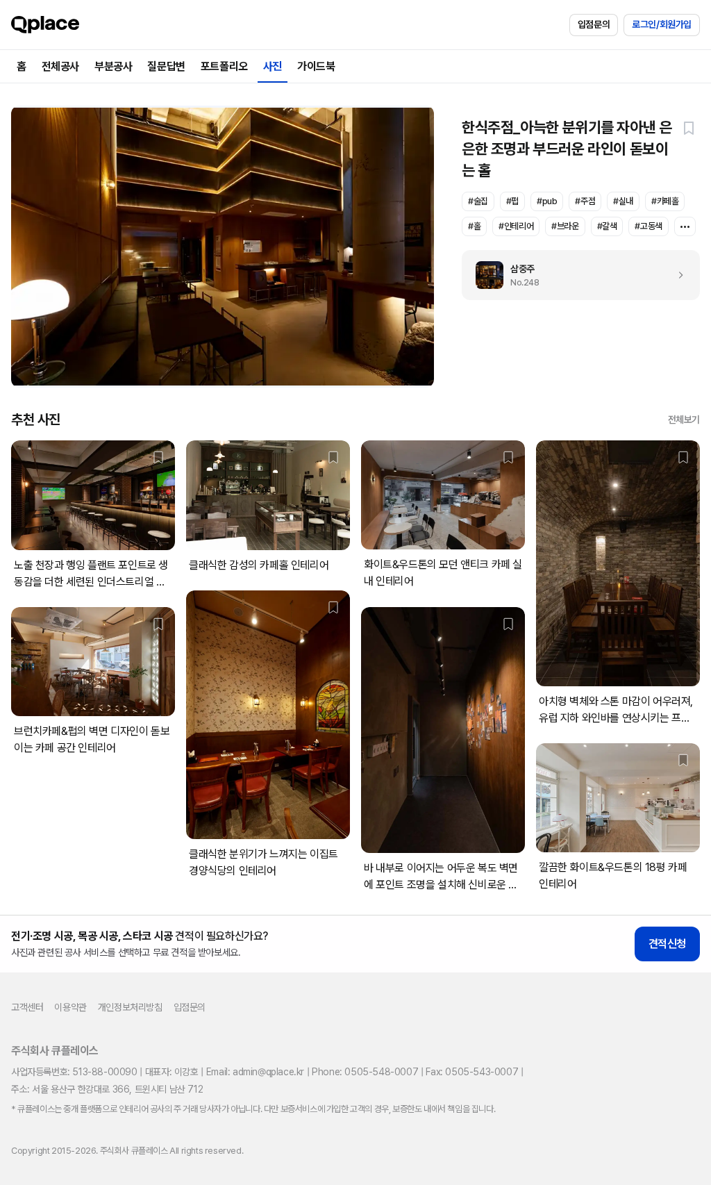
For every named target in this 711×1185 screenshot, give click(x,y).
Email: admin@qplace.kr (255, 1071)
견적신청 (667, 943)
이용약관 (70, 1007)
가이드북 (316, 66)
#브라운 (564, 226)
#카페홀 (664, 201)
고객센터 (27, 1007)
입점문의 (594, 24)
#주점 (585, 201)
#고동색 (648, 226)
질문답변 (166, 66)
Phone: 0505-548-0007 (365, 1071)
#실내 (623, 201)
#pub (547, 201)
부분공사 (113, 66)
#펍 (512, 201)
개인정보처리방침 (130, 1007)
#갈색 (607, 226)
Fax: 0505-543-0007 (472, 1071)
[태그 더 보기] (685, 226)
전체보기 (684, 419)
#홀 (474, 226)
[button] (689, 128)
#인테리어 (516, 226)
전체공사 (60, 66)
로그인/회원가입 (662, 24)
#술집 (478, 201)
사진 (272, 66)
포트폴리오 (224, 66)
